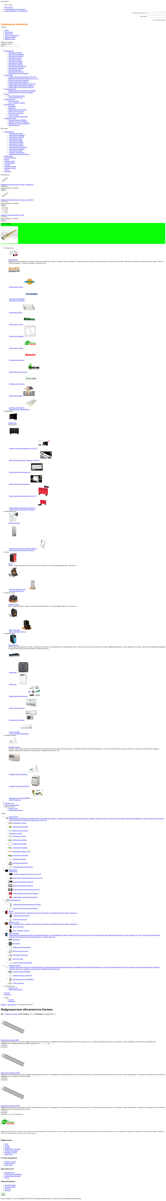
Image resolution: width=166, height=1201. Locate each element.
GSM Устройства (14, 125)
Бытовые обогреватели (16, 71)
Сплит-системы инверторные (18, 116)
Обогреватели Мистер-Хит (17, 66)
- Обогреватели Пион (15, 140)
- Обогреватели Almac (15, 133)
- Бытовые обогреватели (16, 152)
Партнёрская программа (12, 1176)
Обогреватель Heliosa (15, 61)
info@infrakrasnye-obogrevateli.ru (15, 9)
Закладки (8, 1188)
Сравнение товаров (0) (12, 1014)
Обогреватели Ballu (14, 70)
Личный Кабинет (10, 1185)
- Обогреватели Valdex (15, 144)
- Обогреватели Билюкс (16, 145)
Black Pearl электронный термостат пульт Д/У (23, 78)
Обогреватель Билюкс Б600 (10, 1040)
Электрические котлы (15, 97)
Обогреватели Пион (15, 59)
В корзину (4, 1047)
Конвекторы (9, 75)
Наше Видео (9, 1154)
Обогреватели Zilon (14, 58)
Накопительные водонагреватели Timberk (22, 90)
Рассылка (8, 1190)
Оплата (7, 1145)
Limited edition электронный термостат (21, 87)
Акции (7, 1178)
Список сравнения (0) (12, 35)
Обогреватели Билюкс (15, 65)
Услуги (7, 170)
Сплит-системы (13, 115)
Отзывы (7, 164)
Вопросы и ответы (11, 1152)
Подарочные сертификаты (13, 1174)
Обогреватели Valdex (15, 63)
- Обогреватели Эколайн (16, 149)
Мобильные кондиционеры (17, 109)
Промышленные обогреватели (18, 73)
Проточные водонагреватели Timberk (20, 92)
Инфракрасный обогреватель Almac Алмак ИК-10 (17, 184)
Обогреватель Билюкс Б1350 (10, 1105)
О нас (6, 1144)
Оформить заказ (10, 39)
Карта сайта (8, 1165)
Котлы (7, 94)
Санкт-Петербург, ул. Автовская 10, (16, 11)
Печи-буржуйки (13, 101)
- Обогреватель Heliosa (15, 142)
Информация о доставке (12, 1149)
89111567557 (9, 7)
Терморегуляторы (10, 118)
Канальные (12, 106)
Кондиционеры (10, 104)
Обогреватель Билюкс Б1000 (10, 1073)
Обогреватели (9, 51)
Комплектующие (10, 168)
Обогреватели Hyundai (15, 56)
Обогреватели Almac (15, 52)
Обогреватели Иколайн (16, 54)
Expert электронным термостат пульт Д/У (21, 84)
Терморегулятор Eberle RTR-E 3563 (12, 215)
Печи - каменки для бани (16, 103)
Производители (10, 1172)
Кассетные (11, 108)
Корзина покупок (10, 37)
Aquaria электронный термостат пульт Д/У (22, 77)
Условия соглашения (11, 1151)
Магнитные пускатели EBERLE (19, 123)
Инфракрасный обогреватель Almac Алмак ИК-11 (17, 200)
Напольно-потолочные (15, 113)
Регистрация (9, 32)
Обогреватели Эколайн (16, 68)
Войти (7, 30)
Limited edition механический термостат (21, 85)
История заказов (10, 1187)
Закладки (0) (9, 34)
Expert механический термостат (18, 80)
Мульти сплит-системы (16, 111)
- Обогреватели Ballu (15, 151)
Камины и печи (10, 99)
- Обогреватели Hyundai (16, 137)
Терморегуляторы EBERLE (17, 120)
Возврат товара (10, 1163)
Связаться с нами (10, 1161)
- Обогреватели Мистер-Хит (17, 147)
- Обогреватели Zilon (15, 138)
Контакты (8, 171)
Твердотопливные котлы (16, 96)
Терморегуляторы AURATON (18, 122)
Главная (3, 1004)
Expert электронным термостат (18, 82)
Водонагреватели (10, 89)
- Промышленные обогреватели (18, 154)
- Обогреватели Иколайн (16, 135)
